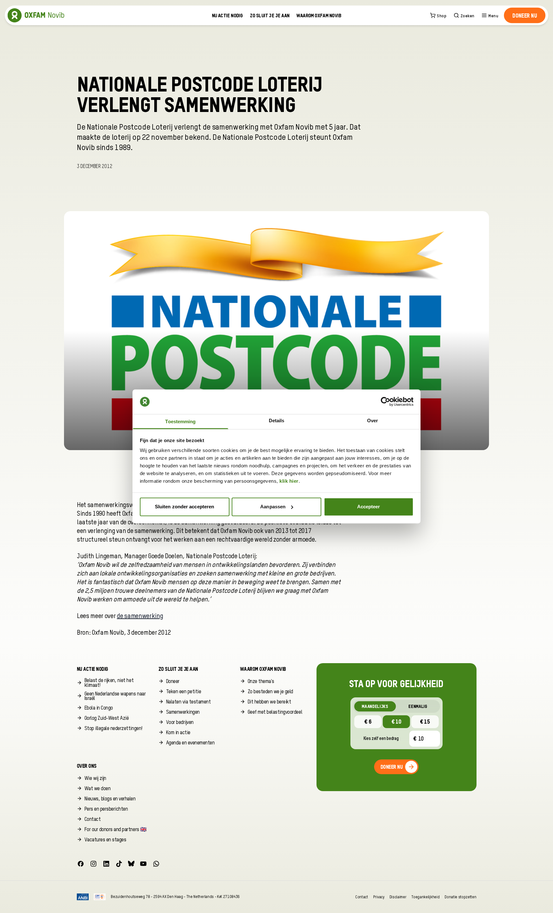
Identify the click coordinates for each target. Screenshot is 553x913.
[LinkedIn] (106, 864)
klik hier (289, 481)
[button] (524, 15)
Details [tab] (277, 421)
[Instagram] (93, 864)
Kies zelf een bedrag (381, 738)
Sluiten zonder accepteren (184, 506)
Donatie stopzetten (460, 896)
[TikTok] (119, 864)
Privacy (378, 896)
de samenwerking (140, 616)
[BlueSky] (131, 864)
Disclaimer (397, 896)
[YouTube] (143, 864)
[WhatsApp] (156, 864)
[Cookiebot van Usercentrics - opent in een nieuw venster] (385, 402)
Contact (361, 896)
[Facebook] (80, 864)
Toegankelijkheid (425, 896)
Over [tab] (372, 421)
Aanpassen (272, 506)
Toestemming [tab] (180, 422)
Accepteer (368, 506)
